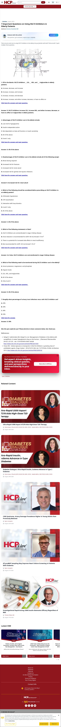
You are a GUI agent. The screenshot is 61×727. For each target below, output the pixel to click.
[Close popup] (57, 355)
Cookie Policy (11, 721)
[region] (30, 720)
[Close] (58, 715)
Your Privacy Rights (10, 723)
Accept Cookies (44, 723)
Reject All (54, 723)
